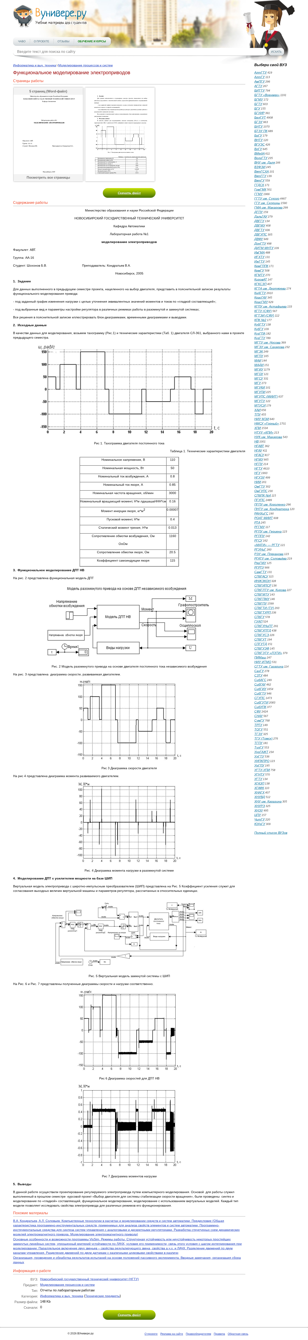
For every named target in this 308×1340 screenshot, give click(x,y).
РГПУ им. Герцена (268, 531)
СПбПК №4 (262, 495)
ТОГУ (258, 729)
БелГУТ (260, 117)
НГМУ (258, 459)
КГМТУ (259, 275)
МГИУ (258, 369)
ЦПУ (257, 815)
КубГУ (258, 329)
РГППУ (259, 536)
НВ (256, 441)
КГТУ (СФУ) (263, 311)
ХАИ (257, 410)
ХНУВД (259, 797)
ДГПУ (258, 212)
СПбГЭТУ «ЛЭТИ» (268, 653)
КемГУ (259, 270)
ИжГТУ (259, 261)
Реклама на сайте (171, 1334)
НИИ (257, 482)
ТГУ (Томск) (263, 738)
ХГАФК (259, 788)
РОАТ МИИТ (263, 518)
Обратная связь (238, 1334)
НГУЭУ (259, 477)
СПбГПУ (260, 603)
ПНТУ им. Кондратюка (271, 509)
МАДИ (259, 365)
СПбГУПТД (262, 630)
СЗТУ (258, 675)
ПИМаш (260, 657)
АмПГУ (259, 81)
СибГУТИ (261, 702)
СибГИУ (260, 689)
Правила (219, 1334)
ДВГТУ (259, 230)
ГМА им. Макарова (268, 207)
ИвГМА (259, 252)
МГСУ (258, 378)
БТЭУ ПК (260, 131)
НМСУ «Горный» (266, 423)
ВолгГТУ (260, 158)
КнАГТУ (260, 293)
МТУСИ (260, 405)
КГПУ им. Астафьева (270, 306)
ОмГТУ (259, 486)
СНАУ (258, 716)
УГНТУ (259, 774)
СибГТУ (260, 693)
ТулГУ (259, 747)
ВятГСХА (261, 171)
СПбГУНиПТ (263, 626)
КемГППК (261, 266)
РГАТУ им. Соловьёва (270, 558)
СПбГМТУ (261, 594)
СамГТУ (260, 572)
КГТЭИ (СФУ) (264, 315)
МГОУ (258, 374)
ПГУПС (259, 500)
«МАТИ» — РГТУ (267, 545)
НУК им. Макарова (268, 437)
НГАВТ (259, 446)
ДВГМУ (259, 225)
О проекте (41, 41)
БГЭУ (258, 122)
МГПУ (258, 356)
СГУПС (259, 698)
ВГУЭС (259, 144)
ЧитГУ (259, 819)
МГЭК (258, 351)
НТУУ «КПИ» (264, 432)
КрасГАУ (260, 297)
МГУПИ (259, 392)
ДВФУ (258, 239)
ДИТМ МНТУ (264, 248)
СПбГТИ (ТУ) (264, 608)
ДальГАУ (260, 216)
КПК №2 (260, 320)
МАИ (257, 360)
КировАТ (260, 279)
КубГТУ (259, 324)
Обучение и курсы (92, 41)
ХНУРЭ (259, 806)
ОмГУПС (260, 491)
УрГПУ (259, 765)
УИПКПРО (261, 761)
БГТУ (258, 104)
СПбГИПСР (262, 585)
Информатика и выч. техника (34, 65)
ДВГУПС (260, 234)
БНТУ (258, 126)
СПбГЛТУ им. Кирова (270, 590)
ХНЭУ (258, 810)
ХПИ (257, 428)
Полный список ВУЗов (270, 832)
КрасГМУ (261, 302)
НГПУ (258, 464)
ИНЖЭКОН (262, 581)
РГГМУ (259, 527)
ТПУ (257, 414)
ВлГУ (258, 149)
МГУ (257, 383)
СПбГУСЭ (261, 635)
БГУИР (259, 113)
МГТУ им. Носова (267, 342)
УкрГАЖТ (261, 752)
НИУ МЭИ (261, 419)
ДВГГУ (259, 221)
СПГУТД (260, 644)
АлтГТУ (260, 72)
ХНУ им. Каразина (268, 801)
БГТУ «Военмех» (267, 95)
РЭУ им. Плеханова (268, 554)
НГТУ (258, 468)
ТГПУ (258, 743)
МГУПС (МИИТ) (266, 396)
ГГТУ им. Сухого (266, 198)
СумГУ (259, 720)
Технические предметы (102, 1296)
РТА (257, 522)
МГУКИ (259, 387)
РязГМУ (260, 563)
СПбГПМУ (261, 599)
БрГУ (258, 135)
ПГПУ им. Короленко (269, 504)
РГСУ (258, 540)
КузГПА (259, 333)
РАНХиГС (261, 513)
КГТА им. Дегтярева (270, 288)
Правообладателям (198, 1334)
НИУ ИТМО (262, 662)
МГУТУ (259, 401)
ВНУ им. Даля (264, 162)
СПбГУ (259, 617)
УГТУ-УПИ (262, 770)
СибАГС (260, 680)
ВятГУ (259, 180)
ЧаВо (21, 41)
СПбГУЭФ (261, 648)
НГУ (257, 473)
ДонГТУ (260, 243)
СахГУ (259, 671)
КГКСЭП (260, 284)
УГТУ (258, 779)
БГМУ (258, 99)
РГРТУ (259, 567)
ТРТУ (258, 725)
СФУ (257, 711)
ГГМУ (258, 194)
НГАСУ (259, 455)
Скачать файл (129, 193)
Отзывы (63, 41)
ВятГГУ (260, 176)
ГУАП (258, 621)
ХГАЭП (259, 783)
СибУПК (260, 707)
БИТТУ (259, 90)
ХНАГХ (259, 792)
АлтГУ (259, 77)
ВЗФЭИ (259, 167)
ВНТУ (258, 140)
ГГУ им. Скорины (267, 203)
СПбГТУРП (262, 612)
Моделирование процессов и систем (85, 65)
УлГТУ (259, 756)
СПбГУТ (260, 639)
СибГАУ (260, 684)
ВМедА (259, 153)
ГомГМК (260, 189)
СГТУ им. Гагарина (268, 666)
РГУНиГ (260, 549)
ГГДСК (259, 185)
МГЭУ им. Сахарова (269, 347)
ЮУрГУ (259, 824)
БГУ (257, 108)
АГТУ (258, 86)
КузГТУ (259, 338)
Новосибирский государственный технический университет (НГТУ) (89, 1279)
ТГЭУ (258, 734)
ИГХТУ (259, 257)
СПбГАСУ (261, 576)
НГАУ (258, 450)
